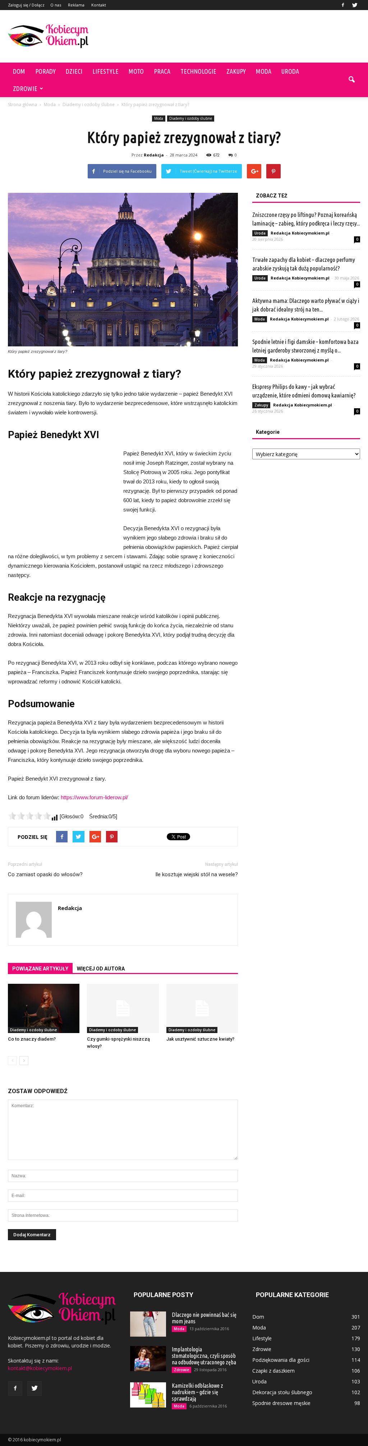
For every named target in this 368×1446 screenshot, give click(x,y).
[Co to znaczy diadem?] (43, 1008)
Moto (136, 71)
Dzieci (74, 71)
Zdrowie (25, 88)
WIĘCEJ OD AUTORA (101, 969)
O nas (55, 5)
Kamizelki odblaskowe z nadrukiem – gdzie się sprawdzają (197, 1392)
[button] (351, 79)
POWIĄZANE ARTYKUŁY (40, 969)
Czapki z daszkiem (273, 1370)
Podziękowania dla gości (280, 1359)
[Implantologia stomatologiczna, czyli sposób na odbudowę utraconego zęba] (148, 1358)
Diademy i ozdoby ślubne (190, 118)
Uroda (290, 71)
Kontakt (98, 5)
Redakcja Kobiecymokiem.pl (300, 233)
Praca (162, 71)
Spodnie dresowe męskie (281, 1403)
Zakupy (236, 71)
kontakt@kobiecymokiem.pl (40, 1368)
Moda (263, 71)
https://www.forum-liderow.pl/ (94, 797)
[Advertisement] (229, 36)
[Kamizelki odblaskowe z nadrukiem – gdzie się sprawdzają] (148, 1395)
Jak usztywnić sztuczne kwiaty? (200, 1039)
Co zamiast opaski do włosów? (45, 874)
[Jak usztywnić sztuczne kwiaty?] (202, 1008)
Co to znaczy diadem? (32, 1039)
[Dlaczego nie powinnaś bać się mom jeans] (148, 1324)
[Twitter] (354, 5)
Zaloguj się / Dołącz (26, 5)
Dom (19, 71)
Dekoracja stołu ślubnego (282, 1392)
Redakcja (154, 155)
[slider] (29, 815)
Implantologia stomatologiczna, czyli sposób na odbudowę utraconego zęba (204, 1355)
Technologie (198, 71)
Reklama (76, 5)
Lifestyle (105, 71)
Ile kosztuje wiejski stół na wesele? (196, 874)
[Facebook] (342, 5)
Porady (45, 71)
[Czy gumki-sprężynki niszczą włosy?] (122, 1008)
